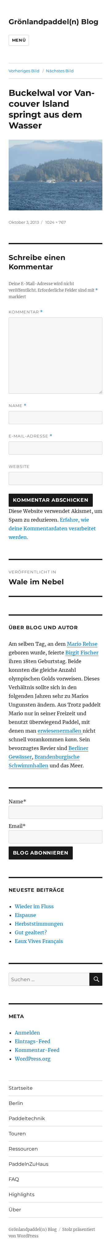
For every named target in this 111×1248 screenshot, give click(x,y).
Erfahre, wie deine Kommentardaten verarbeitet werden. (52, 528)
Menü (19, 40)
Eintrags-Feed (32, 1041)
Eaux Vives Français (39, 941)
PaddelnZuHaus (28, 1164)
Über (15, 1210)
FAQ (14, 1179)
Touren (17, 1134)
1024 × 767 (55, 222)
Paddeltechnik (27, 1118)
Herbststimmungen (39, 924)
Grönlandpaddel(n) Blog (53, 21)
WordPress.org (33, 1059)
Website (19, 466)
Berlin (16, 1103)
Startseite (21, 1088)
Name (18, 405)
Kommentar (26, 312)
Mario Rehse (82, 644)
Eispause (25, 915)
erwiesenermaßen (60, 731)
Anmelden (27, 1033)
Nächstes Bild (60, 70)
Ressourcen (23, 1149)
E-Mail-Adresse (30, 436)
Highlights (22, 1194)
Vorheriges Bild (24, 70)
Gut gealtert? (31, 932)
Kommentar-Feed (37, 1050)
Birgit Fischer (81, 652)
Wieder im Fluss (34, 906)
